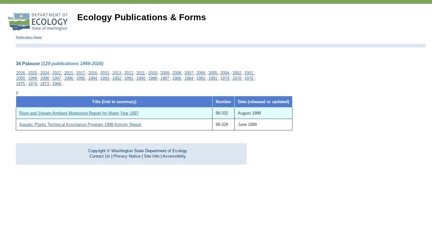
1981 (213, 78)
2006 (201, 73)
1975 (21, 83)
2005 (213, 73)
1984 (189, 78)
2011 (141, 73)
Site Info (151, 156)
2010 (153, 73)
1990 (141, 78)
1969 (57, 83)
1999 (33, 78)
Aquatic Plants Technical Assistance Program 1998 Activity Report (80, 124)
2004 (225, 73)
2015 (105, 73)
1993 (105, 78)
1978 (237, 78)
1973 (45, 83)
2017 (81, 73)
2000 (21, 78)
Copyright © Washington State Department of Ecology (137, 150)
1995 (81, 78)
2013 (117, 73)
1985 (177, 78)
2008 (177, 73)
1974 (33, 83)
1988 (153, 78)
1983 (201, 78)
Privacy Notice (127, 156)
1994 (93, 78)
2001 (249, 73)
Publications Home (29, 37)
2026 (21, 73)
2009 (165, 73)
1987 (165, 78)
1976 (249, 78)
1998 (45, 78)
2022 (57, 73)
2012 (129, 73)
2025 (33, 73)
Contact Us (99, 156)
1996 (69, 78)
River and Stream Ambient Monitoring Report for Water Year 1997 (79, 113)
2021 (69, 73)
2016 (93, 73)
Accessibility (174, 156)
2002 (237, 73)
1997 (57, 78)
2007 (189, 73)
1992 (117, 78)
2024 (45, 73)
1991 (129, 78)
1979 (225, 78)
